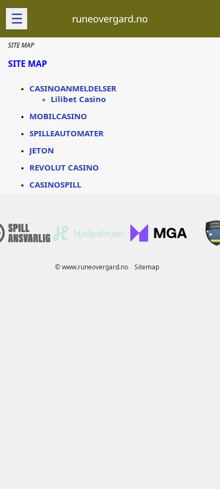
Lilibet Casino (78, 99)
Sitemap (147, 266)
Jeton (41, 150)
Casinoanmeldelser (72, 88)
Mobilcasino (58, 116)
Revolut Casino (64, 167)
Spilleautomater (66, 133)
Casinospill (55, 184)
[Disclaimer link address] (88, 238)
